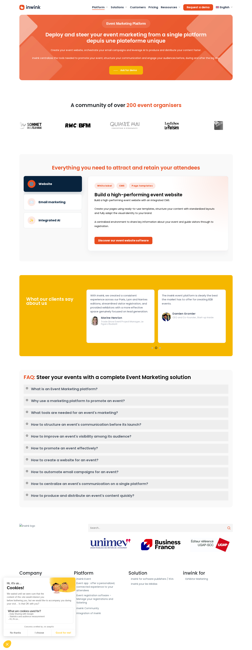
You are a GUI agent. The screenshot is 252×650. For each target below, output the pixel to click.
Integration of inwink (88, 613)
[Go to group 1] (152, 348)
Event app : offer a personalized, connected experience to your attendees (95, 586)
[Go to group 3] (159, 348)
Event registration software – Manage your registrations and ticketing (94, 599)
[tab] (53, 184)
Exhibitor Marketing (196, 579)
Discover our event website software (123, 240)
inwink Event (83, 579)
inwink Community (87, 608)
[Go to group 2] (155, 348)
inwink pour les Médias (144, 584)
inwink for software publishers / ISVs (152, 579)
